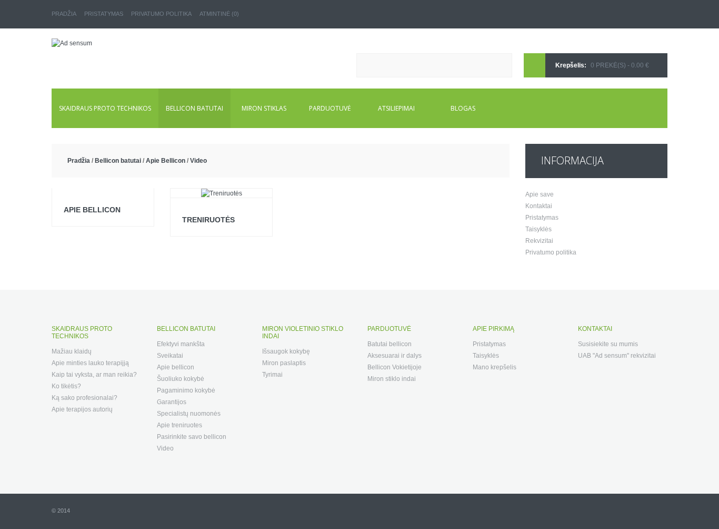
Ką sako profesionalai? (84, 397)
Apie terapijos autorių (82, 409)
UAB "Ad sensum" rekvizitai (617, 355)
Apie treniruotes (179, 425)
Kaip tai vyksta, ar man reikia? (94, 374)
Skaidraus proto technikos (105, 108)
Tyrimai (272, 374)
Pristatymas (103, 14)
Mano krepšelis (494, 367)
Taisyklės (538, 229)
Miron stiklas (264, 108)
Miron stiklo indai (391, 379)
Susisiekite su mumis (608, 344)
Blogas (463, 108)
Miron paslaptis (284, 363)
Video (198, 160)
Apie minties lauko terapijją (90, 363)
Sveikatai (170, 355)
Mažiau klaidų (72, 351)
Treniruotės (208, 219)
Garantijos (171, 402)
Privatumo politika (161, 14)
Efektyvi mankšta (181, 344)
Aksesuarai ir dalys (394, 355)
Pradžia (64, 14)
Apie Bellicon (165, 160)
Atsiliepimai (396, 108)
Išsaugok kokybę (286, 351)
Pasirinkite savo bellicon (191, 436)
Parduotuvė (330, 108)
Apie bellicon (92, 209)
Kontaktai (538, 206)
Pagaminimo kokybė (186, 390)
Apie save (539, 194)
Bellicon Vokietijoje (394, 367)
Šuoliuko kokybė (180, 379)
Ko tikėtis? (66, 386)
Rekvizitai (539, 240)
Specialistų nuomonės (189, 413)
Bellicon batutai (194, 108)
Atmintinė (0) (219, 14)
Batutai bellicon (389, 344)
